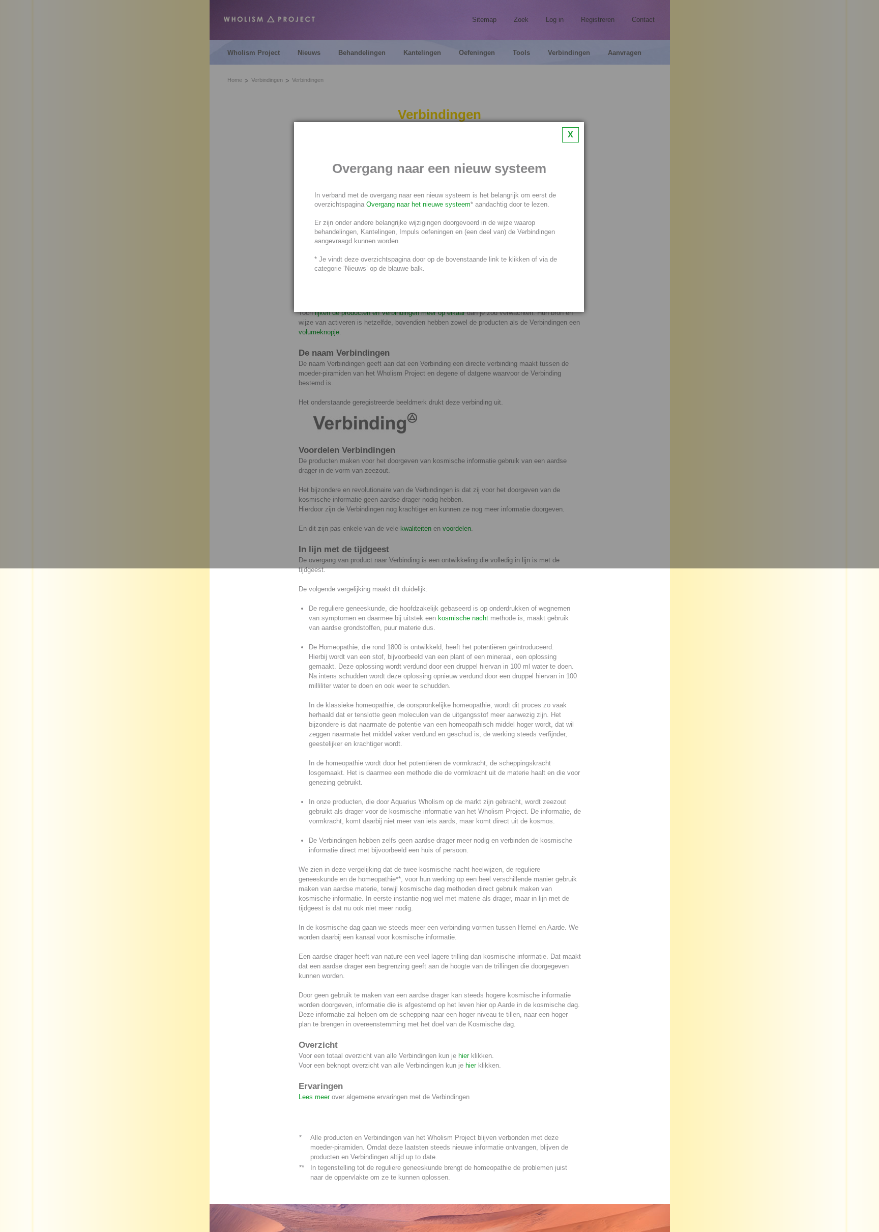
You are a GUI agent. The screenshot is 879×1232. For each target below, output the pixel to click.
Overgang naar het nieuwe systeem (418, 204)
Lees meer (314, 1097)
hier (463, 1055)
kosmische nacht (463, 618)
